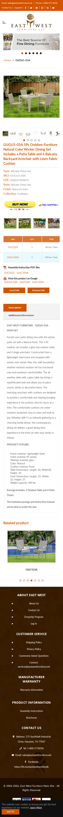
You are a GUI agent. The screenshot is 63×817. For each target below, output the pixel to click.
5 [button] (37, 53)
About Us (34, 603)
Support (18, 7)
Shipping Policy (34, 642)
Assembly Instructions (31, 711)
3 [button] (30, 53)
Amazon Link (38, 290)
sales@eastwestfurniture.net (36, 755)
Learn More (36, 807)
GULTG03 (9, 272)
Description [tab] (15, 307)
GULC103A (22, 272)
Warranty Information (31, 689)
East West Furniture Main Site (37, 785)
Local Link (14, 290)
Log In (34, 623)
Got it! (10, 811)
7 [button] (43, 580)
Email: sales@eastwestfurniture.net (17, 3)
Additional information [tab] (21, 315)
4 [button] (33, 53)
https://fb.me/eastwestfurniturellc (31, 766)
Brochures (31, 717)
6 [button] (41, 53)
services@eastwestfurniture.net (34, 666)
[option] (31, 42)
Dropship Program (33, 616)
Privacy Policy (34, 649)
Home (7, 60)
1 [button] (22, 53)
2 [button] (26, 53)
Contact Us (7, 7)
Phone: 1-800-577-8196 (46, 3)
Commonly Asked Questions (34, 655)
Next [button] (57, 134)
